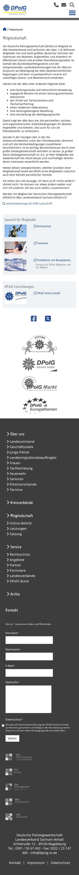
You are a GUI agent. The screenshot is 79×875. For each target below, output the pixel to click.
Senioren (17, 479)
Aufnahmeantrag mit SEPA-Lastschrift (29, 203)
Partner (15, 565)
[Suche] (70, 6)
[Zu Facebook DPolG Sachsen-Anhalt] (32, 318)
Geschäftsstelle (21, 447)
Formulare (18, 570)
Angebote (17, 560)
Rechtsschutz (43, 226)
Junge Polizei (19, 452)
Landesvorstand (22, 441)
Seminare (42, 243)
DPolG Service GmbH (48, 293)
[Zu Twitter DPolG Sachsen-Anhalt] (46, 318)
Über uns (17, 434)
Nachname (13, 649)
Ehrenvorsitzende (23, 484)
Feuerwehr (18, 474)
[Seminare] (16, 247)
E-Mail (10, 666)
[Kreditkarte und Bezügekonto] (16, 264)
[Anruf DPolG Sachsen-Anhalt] (55, 6)
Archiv (15, 594)
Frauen (15, 463)
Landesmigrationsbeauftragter (33, 458)
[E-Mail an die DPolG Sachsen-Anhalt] (63, 6)
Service (15, 547)
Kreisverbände (21, 503)
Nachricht (12, 682)
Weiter (12, 738)
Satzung (16, 534)
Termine (16, 490)
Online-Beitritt (21, 523)
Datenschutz (14, 719)
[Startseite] (4, 29)
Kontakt (15, 862)
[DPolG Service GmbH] (16, 297)
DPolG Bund (19, 581)
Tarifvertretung (21, 468)
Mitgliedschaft (21, 516)
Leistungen (18, 529)
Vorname (12, 633)
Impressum (36, 862)
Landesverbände (22, 576)
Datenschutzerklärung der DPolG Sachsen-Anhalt (43, 724)
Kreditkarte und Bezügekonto (54, 260)
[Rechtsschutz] (16, 230)
